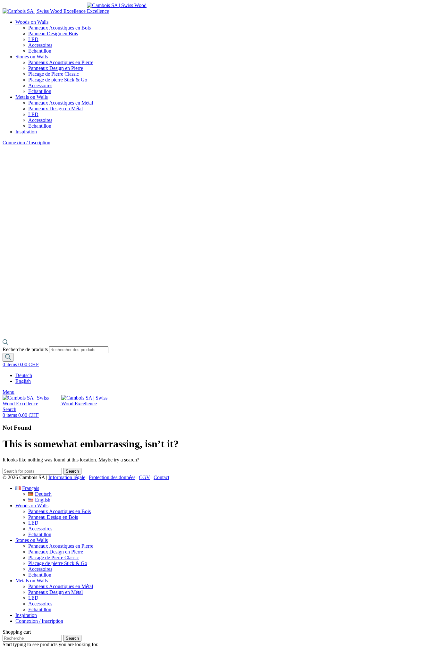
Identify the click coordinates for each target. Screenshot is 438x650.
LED (33, 39)
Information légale (66, 477)
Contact (161, 477)
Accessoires (40, 45)
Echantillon (39, 51)
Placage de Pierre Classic (53, 74)
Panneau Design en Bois (53, 33)
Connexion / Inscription (39, 621)
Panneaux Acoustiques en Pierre (60, 62)
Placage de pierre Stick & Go (57, 79)
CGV (144, 477)
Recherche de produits (26, 349)
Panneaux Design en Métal (55, 108)
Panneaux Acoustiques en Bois (59, 27)
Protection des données (112, 477)
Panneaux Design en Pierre (55, 68)
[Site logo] (45, 11)
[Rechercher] (8, 357)
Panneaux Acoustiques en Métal (60, 103)
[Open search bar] (5, 343)
